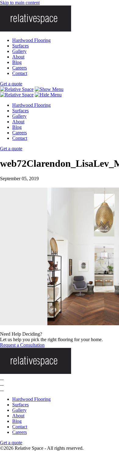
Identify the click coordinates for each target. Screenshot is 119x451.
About (18, 56)
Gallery (19, 51)
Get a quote (11, 83)
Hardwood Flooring (31, 40)
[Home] (17, 89)
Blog (17, 62)
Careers (19, 67)
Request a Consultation (22, 345)
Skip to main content (20, 2)
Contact (19, 73)
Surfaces (20, 45)
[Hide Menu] (48, 94)
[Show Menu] (49, 89)
